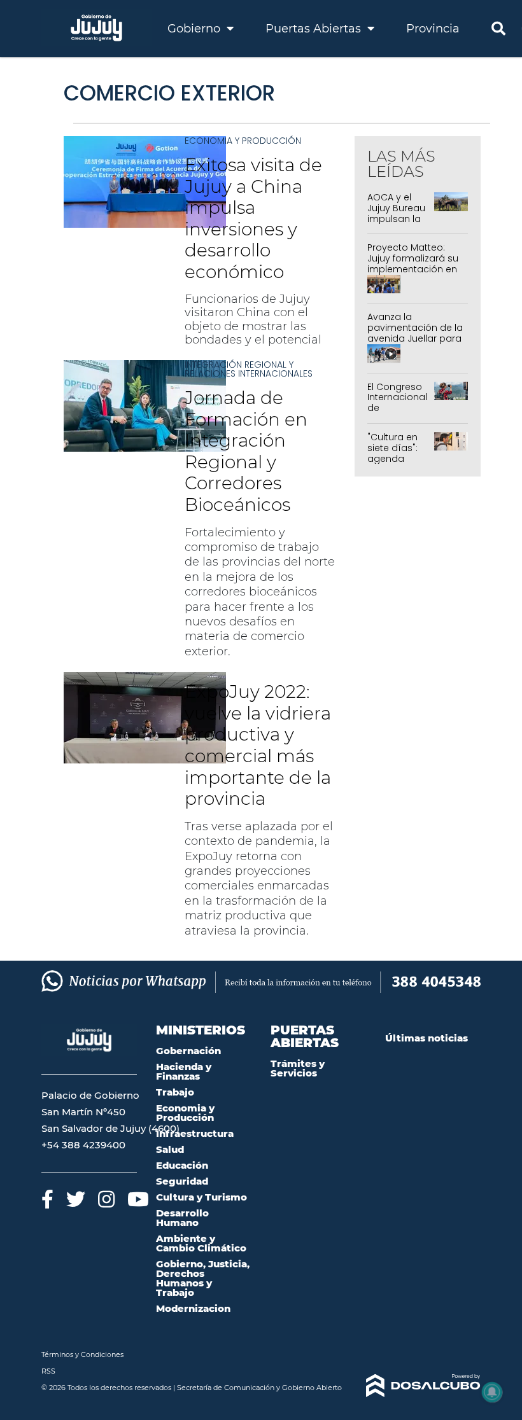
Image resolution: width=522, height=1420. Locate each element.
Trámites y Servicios (298, 1068)
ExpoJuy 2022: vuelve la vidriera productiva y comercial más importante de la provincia (258, 745)
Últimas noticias (426, 1038)
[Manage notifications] (492, 1392)
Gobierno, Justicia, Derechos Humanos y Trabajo (203, 1278)
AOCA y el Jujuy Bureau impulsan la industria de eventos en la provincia (398, 224)
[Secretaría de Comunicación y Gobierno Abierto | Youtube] (138, 1199)
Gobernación (188, 1051)
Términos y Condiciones (82, 1354)
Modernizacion (193, 1308)
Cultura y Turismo (201, 1197)
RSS (48, 1371)
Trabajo (175, 1092)
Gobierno (195, 29)
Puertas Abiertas (314, 29)
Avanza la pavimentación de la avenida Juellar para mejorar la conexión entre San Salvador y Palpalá (415, 343)
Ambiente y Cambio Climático (201, 1243)
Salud (170, 1149)
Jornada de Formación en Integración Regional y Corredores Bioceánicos (246, 451)
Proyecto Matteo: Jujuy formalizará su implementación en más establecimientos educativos (412, 274)
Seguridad (182, 1181)
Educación (182, 1165)
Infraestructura (195, 1133)
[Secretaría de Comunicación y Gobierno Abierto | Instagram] (106, 1199)
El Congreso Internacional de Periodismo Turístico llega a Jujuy (399, 413)
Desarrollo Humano (182, 1218)
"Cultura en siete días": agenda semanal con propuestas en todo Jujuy (398, 464)
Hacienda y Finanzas (183, 1071)
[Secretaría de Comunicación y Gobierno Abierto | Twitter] (75, 1199)
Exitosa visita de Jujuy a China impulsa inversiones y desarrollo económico (253, 218)
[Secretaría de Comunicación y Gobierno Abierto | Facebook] (47, 1199)
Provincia (433, 29)
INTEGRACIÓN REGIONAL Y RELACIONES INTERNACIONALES (249, 369)
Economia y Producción (243, 140)
